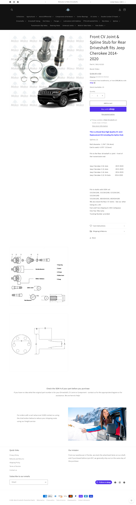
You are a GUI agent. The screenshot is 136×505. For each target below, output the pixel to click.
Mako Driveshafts (19, 500)
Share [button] (94, 238)
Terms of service (60, 500)
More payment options (108, 114)
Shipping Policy (15, 463)
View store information (100, 126)
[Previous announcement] (45, 2)
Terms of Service (15, 466)
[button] (12, 9)
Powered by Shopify (29, 500)
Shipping (92, 77)
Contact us (13, 470)
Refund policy (40, 500)
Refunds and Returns (17, 459)
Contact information (84, 500)
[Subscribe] (45, 482)
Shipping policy (71, 500)
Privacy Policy (14, 455)
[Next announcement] (90, 2)
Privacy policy (50, 500)
